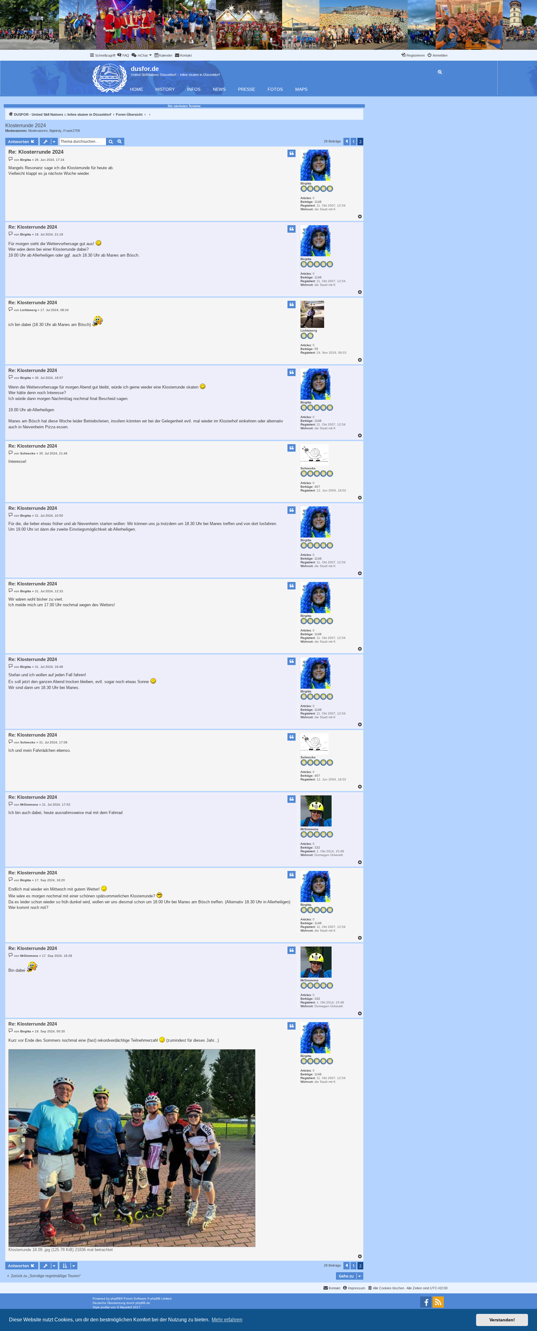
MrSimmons (310, 829)
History (165, 89)
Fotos (275, 89)
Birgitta (306, 183)
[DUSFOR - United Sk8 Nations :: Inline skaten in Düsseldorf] (110, 77)
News (219, 89)
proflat (105, 1307)
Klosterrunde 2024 (25, 125)
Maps (301, 89)
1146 (318, 201)
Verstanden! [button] (502, 1319)
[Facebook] (425, 1302)
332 (317, 847)
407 (317, 486)
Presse (246, 89)
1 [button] (353, 141)
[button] (346, 141)
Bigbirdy (55, 131)
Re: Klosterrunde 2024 (35, 152)
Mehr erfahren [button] (227, 1319)
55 (316, 349)
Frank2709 (71, 131)
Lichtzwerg (309, 330)
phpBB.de (142, 1303)
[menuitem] (123, 55)
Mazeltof (126, 1307)
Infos (193, 89)
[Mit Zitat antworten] (291, 153)
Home (136, 89)
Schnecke (308, 468)
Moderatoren (38, 131)
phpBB (116, 1298)
